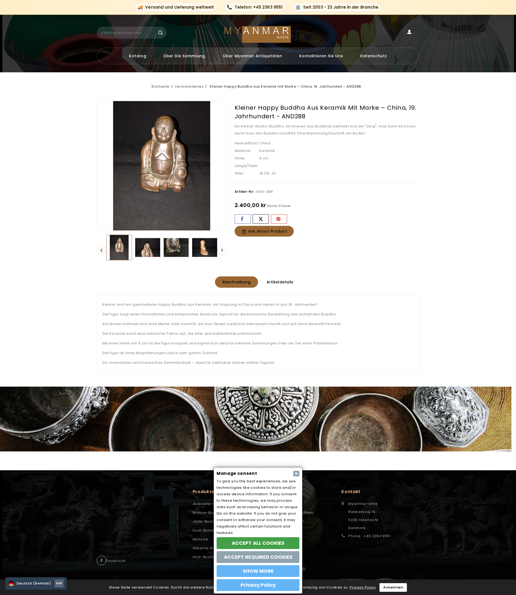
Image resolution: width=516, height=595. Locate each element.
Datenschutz (373, 56)
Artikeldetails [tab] (280, 282)
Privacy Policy (363, 587)
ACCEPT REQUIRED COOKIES (258, 557)
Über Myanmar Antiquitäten (252, 56)
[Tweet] (260, 219)
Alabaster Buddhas (211, 503)
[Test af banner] (258, 419)
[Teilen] (242, 219)
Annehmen (393, 587)
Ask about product (264, 231)
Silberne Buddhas (210, 548)
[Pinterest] (279, 219)
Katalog (137, 56)
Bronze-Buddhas (209, 512)
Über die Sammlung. (184, 56)
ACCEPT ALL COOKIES (258, 543)
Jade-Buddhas (207, 521)
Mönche (200, 539)
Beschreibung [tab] (236, 282)
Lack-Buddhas (207, 530)
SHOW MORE (258, 571)
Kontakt (350, 492)
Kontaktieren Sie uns (321, 56)
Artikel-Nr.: (245, 191)
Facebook (116, 560)
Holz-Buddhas (206, 557)
